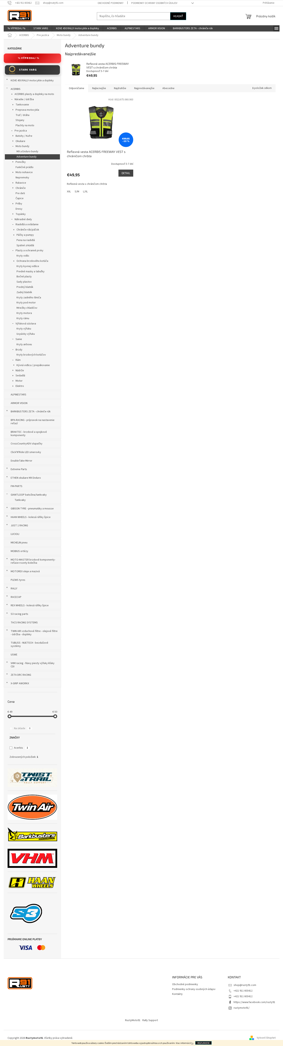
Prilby (19, 204)
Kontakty (177, 994)
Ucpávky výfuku (26, 334)
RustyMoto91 (132, 1020)
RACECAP (16, 597)
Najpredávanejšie (144, 88)
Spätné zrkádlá (25, 245)
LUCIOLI (15, 534)
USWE (14, 655)
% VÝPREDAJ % (28, 58)
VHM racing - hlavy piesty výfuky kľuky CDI (32, 664)
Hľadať (178, 16)
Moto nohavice (24, 172)
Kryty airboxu (24, 344)
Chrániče (21, 188)
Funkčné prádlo (24, 167)
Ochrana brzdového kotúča (32, 261)
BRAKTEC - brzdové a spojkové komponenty (29, 433)
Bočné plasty (24, 277)
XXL (69, 192)
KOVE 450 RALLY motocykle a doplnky (32, 80)
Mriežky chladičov (27, 308)
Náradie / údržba (24, 99)
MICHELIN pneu (19, 543)
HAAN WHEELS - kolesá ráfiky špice (31, 517)
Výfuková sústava (26, 324)
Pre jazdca (21, 131)
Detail (126, 173)
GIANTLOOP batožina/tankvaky (29, 495)
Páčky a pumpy (25, 235)
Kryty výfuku (24, 329)
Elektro (20, 386)
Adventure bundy (27, 157)
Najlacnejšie (99, 88)
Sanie (19, 339)
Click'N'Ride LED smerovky (26, 452)
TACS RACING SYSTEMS (24, 623)
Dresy (19, 209)
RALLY (14, 588)
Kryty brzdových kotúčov (31, 355)
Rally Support (150, 1020)
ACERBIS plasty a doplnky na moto (34, 94)
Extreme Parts (19, 469)
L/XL (85, 192)
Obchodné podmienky (111, 3)
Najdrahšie (120, 88)
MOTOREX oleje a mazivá (25, 571)
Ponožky (21, 162)
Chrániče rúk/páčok (28, 230)
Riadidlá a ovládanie (27, 224)
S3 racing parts (19, 614)
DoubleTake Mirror (21, 461)
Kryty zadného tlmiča (29, 298)
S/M (77, 192)
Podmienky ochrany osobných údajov (154, 3)
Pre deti (20, 193)
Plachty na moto (25, 125)
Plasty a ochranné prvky (29, 250)
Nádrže (20, 370)
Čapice (20, 198)
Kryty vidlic (23, 256)
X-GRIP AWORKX (20, 683)
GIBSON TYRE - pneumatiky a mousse (32, 509)
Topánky (21, 214)
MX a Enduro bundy (27, 151)
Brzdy (19, 350)
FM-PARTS (16, 486)
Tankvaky (20, 500)
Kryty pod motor (26, 303)
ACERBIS (15, 89)
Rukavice (21, 183)
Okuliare (20, 141)
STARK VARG (28, 70)
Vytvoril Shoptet (266, 1038)
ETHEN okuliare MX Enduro (26, 478)
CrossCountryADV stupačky (26, 444)
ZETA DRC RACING (21, 675)
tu (192, 1043)
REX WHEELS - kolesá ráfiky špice (30, 605)
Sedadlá (20, 376)
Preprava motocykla (27, 110)
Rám (18, 360)
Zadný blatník (24, 292)
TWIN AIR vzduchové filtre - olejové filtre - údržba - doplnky (34, 632)
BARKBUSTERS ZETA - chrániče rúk (31, 411)
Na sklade (22, 728)
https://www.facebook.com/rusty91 (254, 1002)
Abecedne (168, 88)
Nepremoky (22, 178)
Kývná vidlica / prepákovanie (33, 365)
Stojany (20, 120)
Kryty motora (24, 313)
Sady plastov (24, 282)
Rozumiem (203, 1043)
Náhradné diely (23, 219)
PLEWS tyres (18, 580)
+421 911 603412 (243, 991)
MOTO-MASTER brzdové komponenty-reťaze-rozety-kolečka (33, 561)
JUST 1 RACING (19, 525)
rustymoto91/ (242, 1008)
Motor (19, 381)
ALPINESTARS (18, 395)
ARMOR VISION (19, 403)
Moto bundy (22, 146)
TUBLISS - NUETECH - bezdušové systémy (29, 644)
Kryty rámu (23, 318)
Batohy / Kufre (24, 136)
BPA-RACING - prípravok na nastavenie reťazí (32, 421)
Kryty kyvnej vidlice (28, 266)
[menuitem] (16, 28)
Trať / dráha (22, 115)
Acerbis (21, 748)
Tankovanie (22, 105)
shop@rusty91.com (245, 985)
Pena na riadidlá (26, 240)
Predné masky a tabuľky (31, 271)
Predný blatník (25, 287)
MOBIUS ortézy (19, 551)
